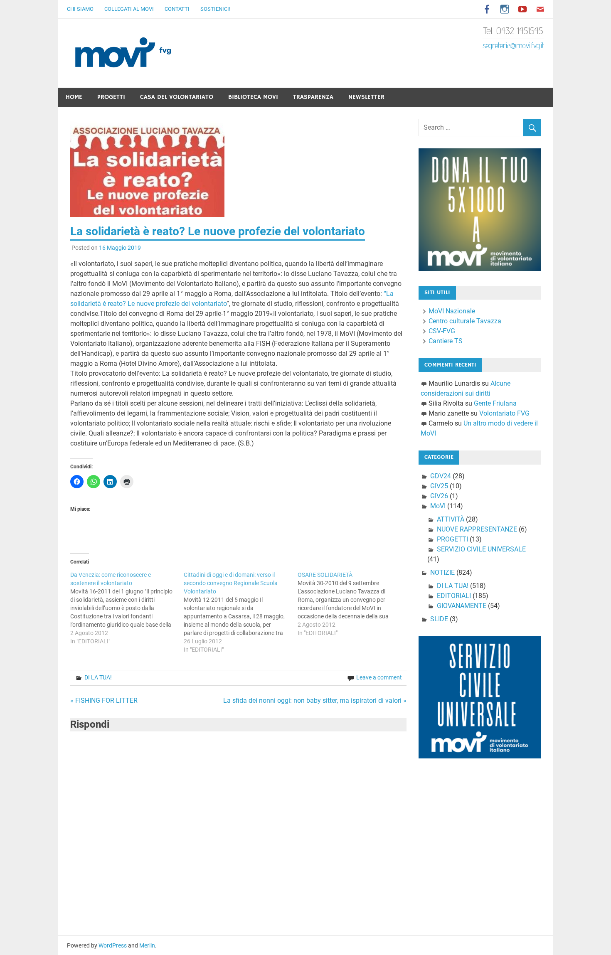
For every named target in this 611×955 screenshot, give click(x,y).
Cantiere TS (446, 341)
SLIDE (439, 619)
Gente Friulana (495, 403)
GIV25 (439, 486)
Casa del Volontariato (176, 97)
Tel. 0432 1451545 (513, 31)
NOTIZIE (442, 572)
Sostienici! (215, 9)
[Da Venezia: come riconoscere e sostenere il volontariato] (127, 608)
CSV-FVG (442, 331)
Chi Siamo (80, 9)
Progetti (111, 97)
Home (74, 97)
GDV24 (440, 476)
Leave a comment (379, 677)
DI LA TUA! (98, 677)
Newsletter (366, 97)
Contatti (177, 9)
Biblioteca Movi (253, 97)
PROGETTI (452, 539)
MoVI (438, 506)
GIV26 (439, 496)
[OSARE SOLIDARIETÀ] (354, 604)
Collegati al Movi (129, 9)
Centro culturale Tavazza (465, 321)
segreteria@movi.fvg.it (513, 45)
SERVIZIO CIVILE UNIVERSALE (481, 549)
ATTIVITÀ (450, 519)
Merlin (147, 945)
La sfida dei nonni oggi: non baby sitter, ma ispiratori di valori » (315, 700)
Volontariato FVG (504, 413)
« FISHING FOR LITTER (104, 700)
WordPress (113, 945)
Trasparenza (313, 97)
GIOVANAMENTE (461, 606)
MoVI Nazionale (452, 311)
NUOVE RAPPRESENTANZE (477, 529)
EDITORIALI (454, 596)
